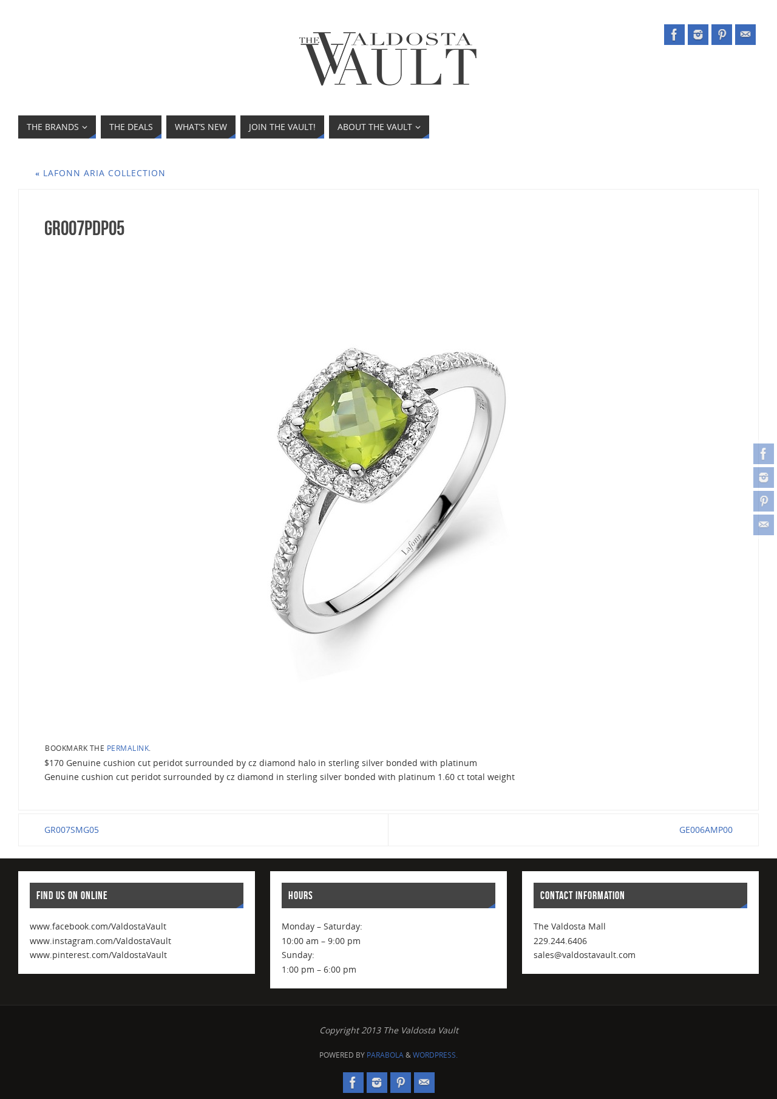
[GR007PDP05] (388, 490)
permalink (128, 748)
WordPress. (435, 1055)
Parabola (385, 1055)
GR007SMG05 (71, 829)
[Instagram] (763, 477)
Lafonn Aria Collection (100, 173)
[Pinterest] (763, 501)
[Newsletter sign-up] (763, 525)
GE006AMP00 (706, 829)
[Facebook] (763, 453)
